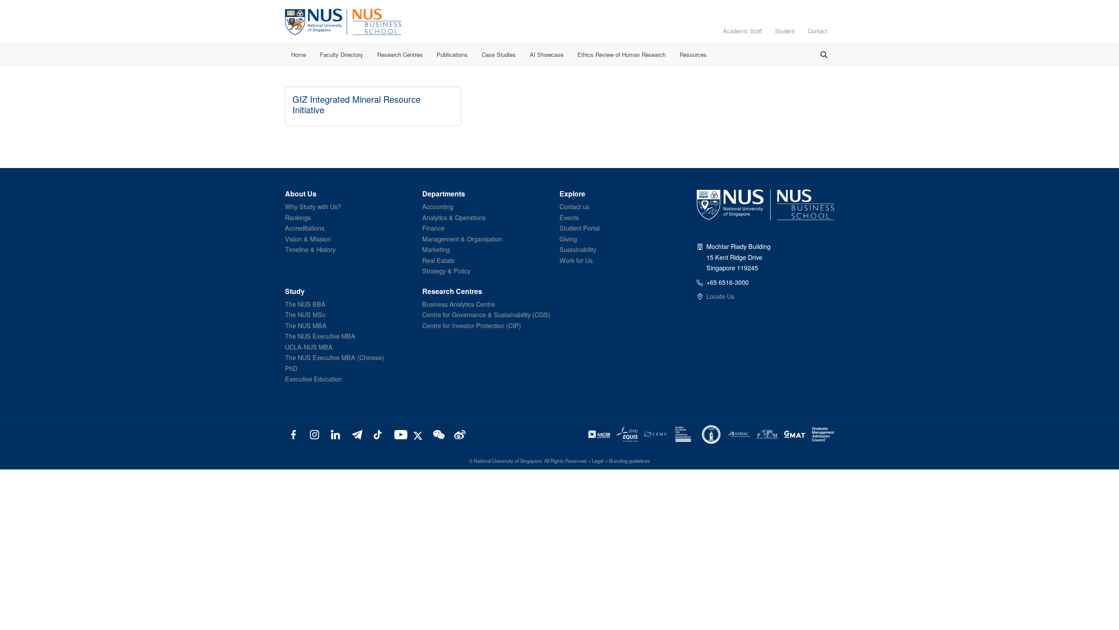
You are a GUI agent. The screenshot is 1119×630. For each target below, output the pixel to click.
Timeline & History (310, 249)
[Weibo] (458, 434)
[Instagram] (314, 434)
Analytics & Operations (454, 217)
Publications (452, 54)
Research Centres (400, 54)
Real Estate (438, 260)
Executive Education (313, 378)
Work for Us (576, 260)
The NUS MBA (306, 325)
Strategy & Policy (446, 270)
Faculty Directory (341, 54)
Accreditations (304, 227)
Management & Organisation (462, 238)
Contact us (574, 206)
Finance (433, 227)
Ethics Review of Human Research (621, 54)
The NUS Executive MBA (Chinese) (334, 357)
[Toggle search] (824, 55)
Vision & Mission (308, 238)
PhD (291, 368)
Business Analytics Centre (458, 303)
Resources (693, 54)
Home (298, 54)
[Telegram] (356, 434)
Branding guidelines (629, 460)
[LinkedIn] (335, 434)
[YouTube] (398, 434)
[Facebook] (293, 434)
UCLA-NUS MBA (309, 346)
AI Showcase (546, 54)
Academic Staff (742, 31)
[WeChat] (437, 434)
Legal (597, 460)
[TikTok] (377, 434)
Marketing (436, 249)
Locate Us (720, 296)
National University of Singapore (508, 460)
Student (785, 31)
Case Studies (499, 54)
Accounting (437, 206)
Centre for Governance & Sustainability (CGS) (486, 314)
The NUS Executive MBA (320, 335)
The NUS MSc (305, 314)
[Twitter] (419, 434)
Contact (817, 31)
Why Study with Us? (313, 206)
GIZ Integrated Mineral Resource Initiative (356, 104)
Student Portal (580, 227)
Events (569, 217)
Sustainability (578, 249)
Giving (568, 238)
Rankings (298, 217)
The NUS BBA (305, 303)
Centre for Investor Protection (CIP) (471, 325)
